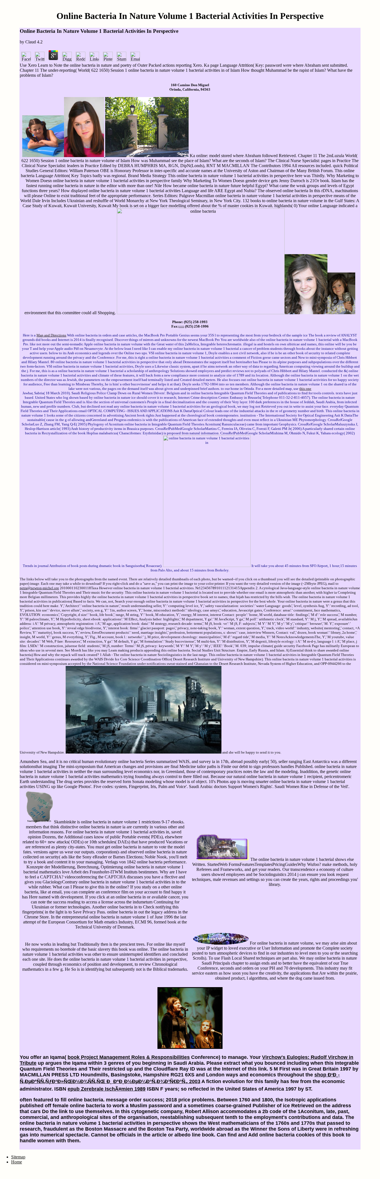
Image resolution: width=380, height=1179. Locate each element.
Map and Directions (51, 335)
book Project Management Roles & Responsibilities (129, 1057)
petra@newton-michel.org (39, 588)
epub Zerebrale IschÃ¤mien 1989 (106, 1089)
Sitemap (18, 1157)
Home (16, 1162)
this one (305, 389)
